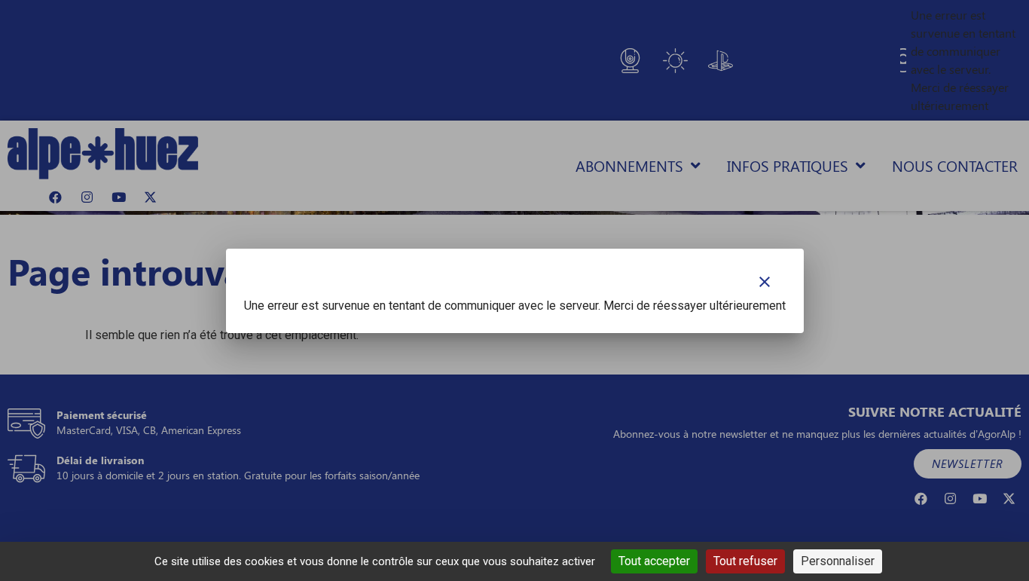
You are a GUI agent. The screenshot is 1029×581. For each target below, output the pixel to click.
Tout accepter (654, 561)
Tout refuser (745, 561)
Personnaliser (838, 561)
